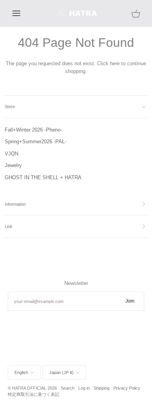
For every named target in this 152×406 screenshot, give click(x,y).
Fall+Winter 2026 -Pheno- (33, 130)
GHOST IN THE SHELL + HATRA (43, 177)
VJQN (11, 154)
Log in (84, 388)
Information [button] (15, 204)
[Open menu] (23, 13)
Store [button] (10, 106)
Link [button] (8, 226)
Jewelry (13, 165)
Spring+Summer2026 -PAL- (35, 141)
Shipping (102, 388)
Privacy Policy (126, 388)
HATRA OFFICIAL (29, 388)
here (115, 63)
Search (67, 388)
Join (129, 301)
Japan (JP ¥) (61, 372)
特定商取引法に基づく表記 (33, 394)
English (21, 372)
